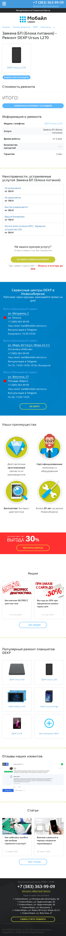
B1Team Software (36, 932)
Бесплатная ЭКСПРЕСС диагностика (16, 602)
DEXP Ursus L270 (53, 123)
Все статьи (34, 862)
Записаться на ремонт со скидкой (33, 106)
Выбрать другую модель (16, 77)
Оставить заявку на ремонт (33, 259)
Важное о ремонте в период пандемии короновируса (47, 840)
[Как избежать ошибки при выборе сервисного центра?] (16, 825)
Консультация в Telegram (22, 329)
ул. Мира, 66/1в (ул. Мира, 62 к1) (29, 345)
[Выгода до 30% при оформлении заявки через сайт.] (49, 589)
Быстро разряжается (16, 207)
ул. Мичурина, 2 (18, 313)
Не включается (13, 188)
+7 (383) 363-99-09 (48, 2)
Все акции (35, 625)
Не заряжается (13, 197)
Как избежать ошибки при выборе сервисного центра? (16, 840)
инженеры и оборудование (49, 467)
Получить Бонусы (33, 547)
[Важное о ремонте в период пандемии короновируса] (49, 825)
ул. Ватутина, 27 (18, 376)
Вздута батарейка (14, 216)
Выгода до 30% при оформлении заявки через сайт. (47, 603)
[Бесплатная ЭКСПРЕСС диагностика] (16, 589)
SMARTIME (20, 932)
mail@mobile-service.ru (34, 325)
